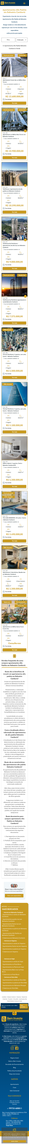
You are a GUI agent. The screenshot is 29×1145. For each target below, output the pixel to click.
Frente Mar (5, 999)
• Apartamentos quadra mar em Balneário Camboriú (12, 920)
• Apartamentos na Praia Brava (11, 964)
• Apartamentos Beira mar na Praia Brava (13, 971)
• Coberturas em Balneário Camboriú (13, 938)
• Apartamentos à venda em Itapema (13, 943)
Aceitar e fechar (14, 1141)
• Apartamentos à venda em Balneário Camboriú (14, 915)
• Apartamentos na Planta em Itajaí (13, 967)
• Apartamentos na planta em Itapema (14, 949)
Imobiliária (4, 997)
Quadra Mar (24, 997)
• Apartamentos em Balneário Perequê (14, 985)
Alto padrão (15, 999)
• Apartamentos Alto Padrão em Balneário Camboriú (12, 934)
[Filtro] (8, 40)
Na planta (10, 999)
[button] (24, 3)
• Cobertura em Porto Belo (10, 988)
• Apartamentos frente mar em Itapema (14, 946)
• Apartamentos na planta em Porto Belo (14, 983)
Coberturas (19, 997)
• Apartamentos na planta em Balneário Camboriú (14, 930)
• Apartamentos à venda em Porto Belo (14, 980)
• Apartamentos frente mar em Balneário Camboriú (11, 925)
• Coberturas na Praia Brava (10, 974)
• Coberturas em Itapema (10, 952)
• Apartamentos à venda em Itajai (12, 961)
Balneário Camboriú (11, 997)
